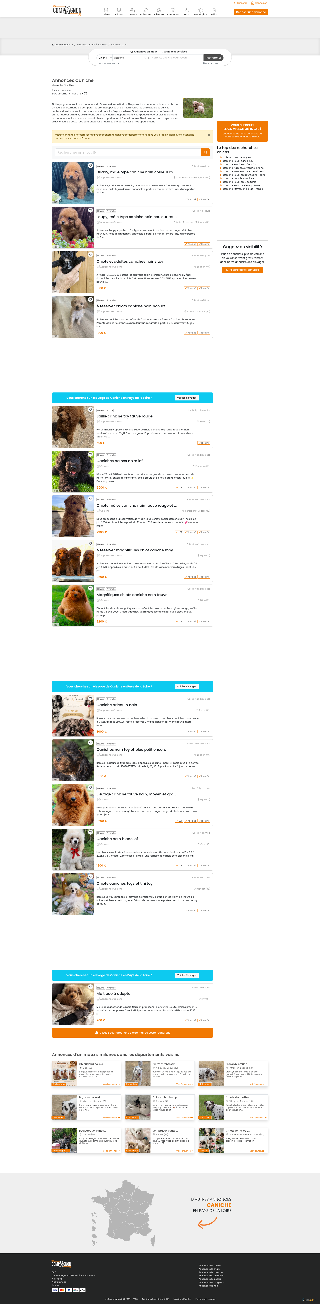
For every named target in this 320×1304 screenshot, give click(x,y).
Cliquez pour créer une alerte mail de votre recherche (134, 1033)
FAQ (54, 1272)
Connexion (261, 3)
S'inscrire (242, 3)
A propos (57, 1278)
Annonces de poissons (211, 1275)
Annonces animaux (145, 51)
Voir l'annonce (110, 1084)
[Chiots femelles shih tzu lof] (211, 1140)
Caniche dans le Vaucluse (238, 178)
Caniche (102, 44)
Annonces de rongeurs (211, 1282)
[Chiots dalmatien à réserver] (211, 1107)
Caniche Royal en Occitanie (239, 182)
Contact (56, 1285)
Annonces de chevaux (211, 1272)
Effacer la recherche (109, 63)
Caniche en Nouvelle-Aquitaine (241, 185)
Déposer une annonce (251, 12)
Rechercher (213, 58)
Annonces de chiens (210, 1265)
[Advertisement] (160, 27)
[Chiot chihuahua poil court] (138, 1107)
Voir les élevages (186, 397)
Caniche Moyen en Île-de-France (243, 189)
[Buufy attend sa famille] (138, 1073)
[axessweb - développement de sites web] (308, 1299)
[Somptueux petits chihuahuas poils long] (138, 1140)
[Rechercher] (205, 152)
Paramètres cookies (206, 1299)
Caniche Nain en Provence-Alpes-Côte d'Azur (250, 171)
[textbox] (177, 57)
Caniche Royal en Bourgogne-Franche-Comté (250, 175)
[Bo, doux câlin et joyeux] (64, 1107)
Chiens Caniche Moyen (237, 157)
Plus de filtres (211, 63)
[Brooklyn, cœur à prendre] (211, 1073)
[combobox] (129, 57)
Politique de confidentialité (155, 1299)
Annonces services (175, 51)
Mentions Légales (182, 1299)
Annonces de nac (208, 1286)
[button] (90, 165)
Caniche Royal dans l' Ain (238, 161)
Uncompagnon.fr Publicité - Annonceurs (74, 1275)
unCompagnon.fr (63, 44)
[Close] (209, 134)
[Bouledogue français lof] (64, 1140)
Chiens (86, 44)
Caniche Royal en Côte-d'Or (240, 164)
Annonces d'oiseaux (210, 1279)
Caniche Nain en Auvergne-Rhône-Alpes (247, 168)
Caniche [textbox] (119, 57)
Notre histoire (59, 1282)
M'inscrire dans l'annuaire (242, 270)
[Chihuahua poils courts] (64, 1073)
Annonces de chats (209, 1269)
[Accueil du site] (67, 12)
